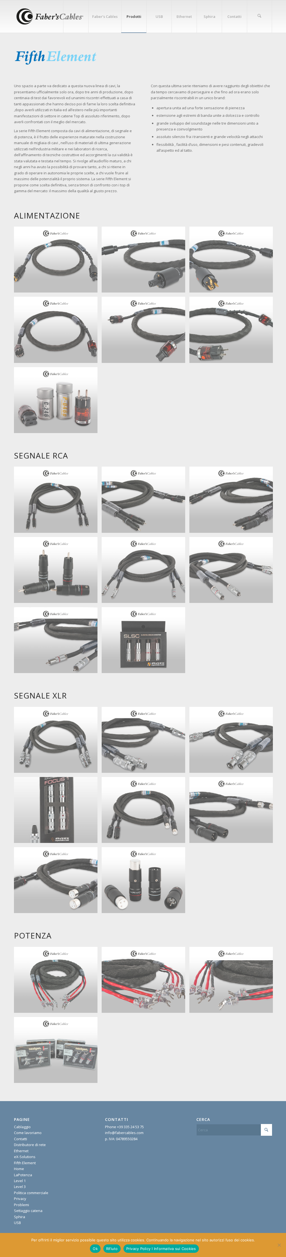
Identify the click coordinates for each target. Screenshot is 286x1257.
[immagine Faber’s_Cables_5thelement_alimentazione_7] (58, 332)
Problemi (21, 1204)
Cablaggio (22, 1126)
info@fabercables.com (124, 1132)
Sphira (19, 1216)
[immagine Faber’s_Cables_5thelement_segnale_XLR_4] (58, 812)
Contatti (20, 1138)
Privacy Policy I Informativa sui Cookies (161, 1248)
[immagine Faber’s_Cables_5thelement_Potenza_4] (58, 982)
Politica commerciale (31, 1192)
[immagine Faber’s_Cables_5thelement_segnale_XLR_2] (145, 742)
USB (17, 1222)
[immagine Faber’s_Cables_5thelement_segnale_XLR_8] (145, 882)
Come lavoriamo (28, 1132)
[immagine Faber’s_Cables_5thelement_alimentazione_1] (145, 262)
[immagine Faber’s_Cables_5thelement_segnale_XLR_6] (233, 812)
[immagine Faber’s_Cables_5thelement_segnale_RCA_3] (58, 572)
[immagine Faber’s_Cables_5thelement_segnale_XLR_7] (58, 882)
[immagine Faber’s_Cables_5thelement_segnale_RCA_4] (145, 572)
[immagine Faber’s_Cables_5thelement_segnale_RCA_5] (233, 572)
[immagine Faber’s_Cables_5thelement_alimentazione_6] (233, 332)
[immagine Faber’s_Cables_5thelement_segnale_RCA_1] (145, 502)
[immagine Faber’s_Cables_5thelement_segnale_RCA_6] (58, 642)
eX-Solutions (24, 1156)
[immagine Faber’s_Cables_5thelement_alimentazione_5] (145, 332)
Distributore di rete (30, 1144)
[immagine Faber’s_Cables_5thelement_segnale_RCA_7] (145, 642)
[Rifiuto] (279, 1245)
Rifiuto (112, 1248)
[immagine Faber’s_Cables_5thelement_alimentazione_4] (58, 402)
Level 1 (20, 1180)
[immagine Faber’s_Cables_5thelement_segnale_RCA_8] (58, 502)
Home (19, 1168)
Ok (95, 1248)
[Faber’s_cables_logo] (49, 16)
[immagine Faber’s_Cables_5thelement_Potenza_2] (233, 982)
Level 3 (20, 1186)
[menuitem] (75, 16)
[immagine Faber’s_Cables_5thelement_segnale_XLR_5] (145, 812)
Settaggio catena (28, 1210)
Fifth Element (25, 1162)
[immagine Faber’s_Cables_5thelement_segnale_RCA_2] (233, 502)
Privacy (20, 1198)
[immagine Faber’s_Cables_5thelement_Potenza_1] (145, 982)
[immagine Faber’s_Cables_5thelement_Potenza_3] (58, 1052)
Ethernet (21, 1150)
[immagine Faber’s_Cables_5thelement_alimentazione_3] (58, 262)
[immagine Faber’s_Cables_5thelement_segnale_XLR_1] (58, 742)
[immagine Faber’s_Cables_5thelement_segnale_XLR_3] (233, 742)
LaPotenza (23, 1174)
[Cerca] (259, 16)
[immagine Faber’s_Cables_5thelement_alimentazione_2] (233, 262)
